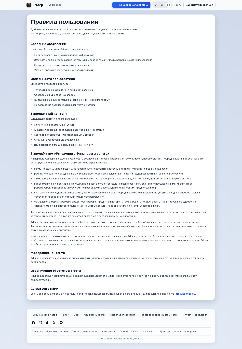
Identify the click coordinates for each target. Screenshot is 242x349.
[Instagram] (40, 322)
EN (156, 5)
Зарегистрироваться (199, 4)
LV (162, 5)
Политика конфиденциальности (158, 314)
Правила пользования (122, 314)
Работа (134, 331)
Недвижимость (108, 331)
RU (168, 5)
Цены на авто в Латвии (45, 314)
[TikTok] (47, 322)
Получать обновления (194, 314)
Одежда (124, 331)
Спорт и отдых (149, 331)
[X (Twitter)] (54, 322)
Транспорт (165, 331)
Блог (65, 314)
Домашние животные (57, 331)
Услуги (177, 331)
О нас (76, 314)
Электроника (191, 331)
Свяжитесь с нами (94, 314)
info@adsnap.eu (185, 293)
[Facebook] (33, 322)
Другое (75, 331)
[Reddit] (61, 322)
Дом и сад (37, 331)
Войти (177, 4)
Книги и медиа (90, 331)
